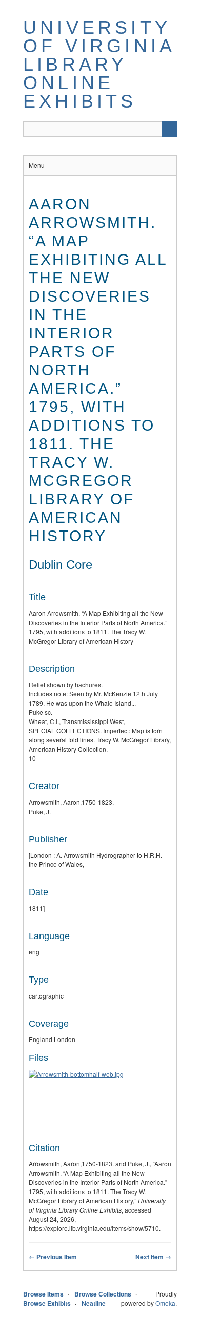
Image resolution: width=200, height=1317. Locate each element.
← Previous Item (53, 1256)
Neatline (94, 1303)
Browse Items (43, 1294)
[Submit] (169, 129)
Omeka (165, 1303)
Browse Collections (102, 1294)
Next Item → (153, 1256)
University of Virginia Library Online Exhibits (98, 64)
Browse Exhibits (47, 1303)
